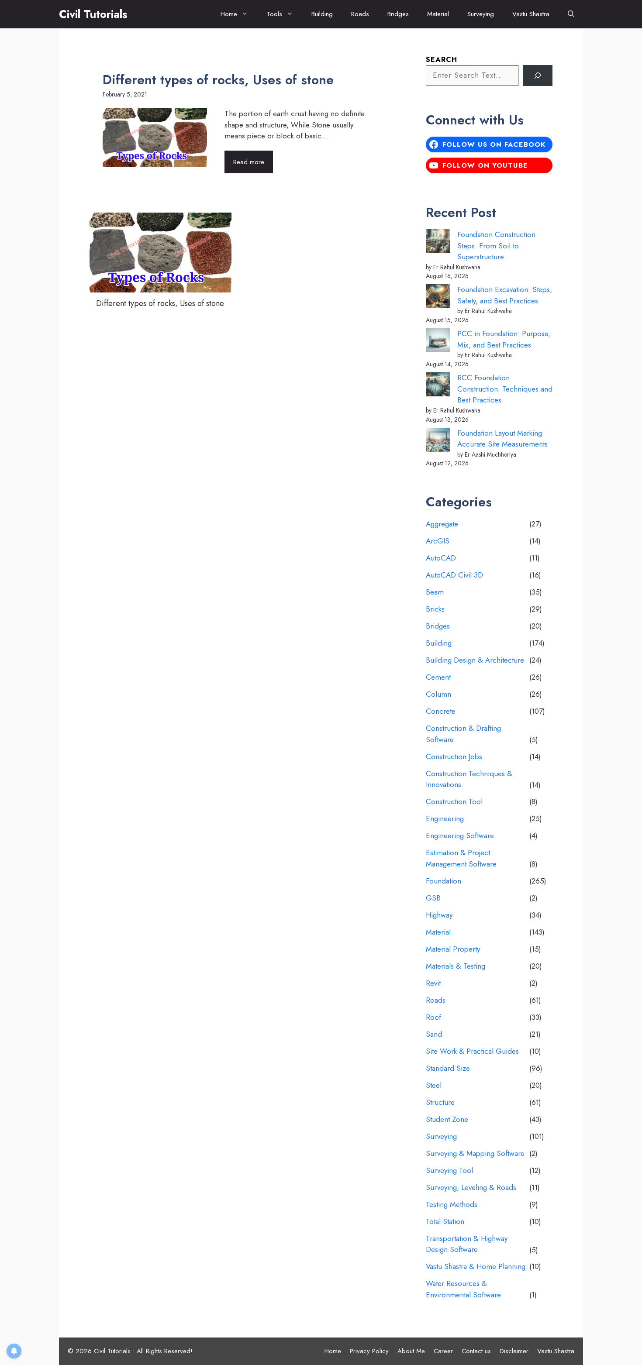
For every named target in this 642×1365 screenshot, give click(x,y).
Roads (360, 14)
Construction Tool (454, 801)
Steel (434, 1085)
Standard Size (448, 1068)
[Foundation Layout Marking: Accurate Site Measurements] (438, 441)
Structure (440, 1102)
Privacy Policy (369, 1351)
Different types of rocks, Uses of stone (218, 79)
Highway (439, 915)
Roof (433, 1017)
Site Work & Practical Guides (472, 1051)
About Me (411, 1351)
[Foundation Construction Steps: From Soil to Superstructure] (438, 243)
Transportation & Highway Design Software (466, 1244)
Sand (434, 1034)
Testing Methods (451, 1204)
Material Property (453, 949)
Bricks (435, 609)
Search (441, 60)
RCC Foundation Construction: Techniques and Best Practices (504, 388)
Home (229, 14)
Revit (433, 983)
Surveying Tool (449, 1170)
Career (443, 1351)
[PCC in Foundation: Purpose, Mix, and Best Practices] (438, 342)
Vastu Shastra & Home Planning (475, 1266)
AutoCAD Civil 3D (454, 575)
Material (438, 14)
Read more (248, 162)
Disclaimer (514, 1351)
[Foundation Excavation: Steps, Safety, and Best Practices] (438, 298)
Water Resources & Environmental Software (463, 1289)
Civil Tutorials (93, 14)
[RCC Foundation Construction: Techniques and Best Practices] (438, 386)
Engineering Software (460, 835)
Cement (438, 677)
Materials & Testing (455, 966)
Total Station (445, 1221)
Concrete (441, 711)
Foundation (443, 881)
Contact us (476, 1351)
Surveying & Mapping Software (475, 1153)
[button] (571, 14)
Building (322, 14)
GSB (433, 898)
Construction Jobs (454, 756)
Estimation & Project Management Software (461, 858)
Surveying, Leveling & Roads (471, 1187)
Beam (435, 592)
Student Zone (447, 1119)
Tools (274, 14)
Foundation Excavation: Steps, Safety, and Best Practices (504, 295)
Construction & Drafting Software (463, 734)
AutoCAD (441, 558)
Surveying (480, 14)
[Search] (537, 75)
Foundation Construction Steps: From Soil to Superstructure (496, 245)
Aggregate (442, 524)
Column (438, 694)
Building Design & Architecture (475, 660)
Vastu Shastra (530, 14)
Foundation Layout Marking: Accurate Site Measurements (502, 439)
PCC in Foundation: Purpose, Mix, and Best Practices (503, 339)
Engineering (445, 818)
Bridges (398, 14)
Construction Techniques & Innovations (469, 779)
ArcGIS (437, 541)
